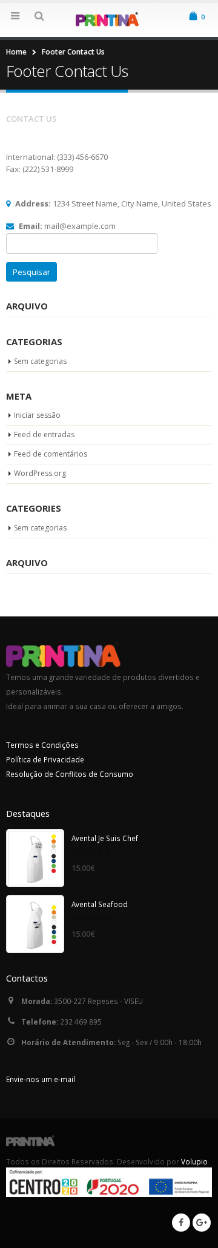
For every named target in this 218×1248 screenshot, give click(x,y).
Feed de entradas (44, 434)
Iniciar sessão (37, 415)
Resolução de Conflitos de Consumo (69, 774)
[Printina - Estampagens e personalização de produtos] (109, 19)
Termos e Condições (42, 745)
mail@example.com (80, 225)
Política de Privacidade (45, 759)
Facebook (181, 1222)
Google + (202, 1222)
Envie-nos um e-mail (40, 1079)
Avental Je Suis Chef (104, 838)
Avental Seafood (99, 904)
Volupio (194, 1161)
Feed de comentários (50, 454)
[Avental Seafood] (35, 924)
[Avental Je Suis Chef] (35, 858)
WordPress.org (40, 473)
